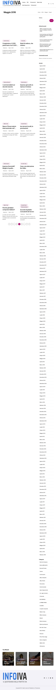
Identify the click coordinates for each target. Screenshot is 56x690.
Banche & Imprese (43, 562)
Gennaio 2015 (43, 371)
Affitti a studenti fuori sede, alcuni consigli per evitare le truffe (46, 30)
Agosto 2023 (42, 153)
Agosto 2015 (42, 349)
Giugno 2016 (42, 318)
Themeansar (37, 688)
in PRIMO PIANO (43, 602)
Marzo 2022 (42, 206)
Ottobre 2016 (42, 305)
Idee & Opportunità (26, 5)
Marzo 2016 (42, 327)
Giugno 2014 (42, 392)
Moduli (41, 618)
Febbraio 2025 (43, 97)
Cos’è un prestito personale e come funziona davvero (46, 40)
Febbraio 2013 (43, 442)
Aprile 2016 (42, 324)
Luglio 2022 (42, 193)
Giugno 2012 (42, 467)
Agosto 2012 (42, 461)
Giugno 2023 (42, 159)
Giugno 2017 (42, 280)
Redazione (5, 47)
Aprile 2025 (42, 90)
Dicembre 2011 (43, 486)
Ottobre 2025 (43, 78)
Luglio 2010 (42, 539)
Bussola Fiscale (24, 123)
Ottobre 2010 (42, 529)
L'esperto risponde (44, 608)
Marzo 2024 (42, 131)
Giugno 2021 (42, 234)
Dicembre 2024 (43, 103)
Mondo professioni (7, 82)
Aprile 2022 (42, 202)
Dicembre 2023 (43, 140)
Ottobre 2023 (43, 146)
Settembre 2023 (43, 149)
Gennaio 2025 (43, 100)
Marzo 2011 (42, 514)
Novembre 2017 (43, 265)
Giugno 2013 (42, 430)
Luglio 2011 (42, 501)
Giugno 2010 (42, 542)
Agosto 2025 (42, 84)
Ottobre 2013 (42, 417)
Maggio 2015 (42, 358)
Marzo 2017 (42, 290)
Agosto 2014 (42, 386)
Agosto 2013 (42, 424)
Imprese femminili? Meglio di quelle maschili (9, 168)
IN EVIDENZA (42, 599)
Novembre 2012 (43, 452)
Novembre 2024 (43, 106)
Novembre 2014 (43, 377)
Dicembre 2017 (43, 262)
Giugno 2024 (42, 121)
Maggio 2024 (43, 125)
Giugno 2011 (42, 504)
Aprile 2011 (42, 511)
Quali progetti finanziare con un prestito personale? (46, 50)
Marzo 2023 (42, 168)
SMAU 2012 (42, 643)
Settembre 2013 (43, 420)
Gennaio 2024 (43, 137)
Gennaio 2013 (43, 445)
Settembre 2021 (43, 224)
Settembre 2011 (43, 495)
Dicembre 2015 (43, 336)
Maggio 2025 (42, 87)
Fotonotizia (23, 40)
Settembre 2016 (43, 308)
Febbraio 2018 (43, 255)
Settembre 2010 (43, 533)
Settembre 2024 (43, 112)
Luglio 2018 (42, 249)
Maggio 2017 (42, 283)
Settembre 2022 (43, 187)
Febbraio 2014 (43, 405)
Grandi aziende (43, 587)
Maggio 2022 (42, 199)
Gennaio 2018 (43, 258)
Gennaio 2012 (43, 483)
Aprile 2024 (42, 128)
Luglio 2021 (42, 230)
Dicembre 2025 (43, 72)
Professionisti (33, 2)
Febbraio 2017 (43, 293)
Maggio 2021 (42, 237)
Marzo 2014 (42, 402)
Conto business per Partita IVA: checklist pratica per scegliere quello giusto (46, 35)
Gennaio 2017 (43, 296)
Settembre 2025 (43, 81)
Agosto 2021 (42, 227)
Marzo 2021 (42, 243)
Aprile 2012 (42, 473)
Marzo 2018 (42, 252)
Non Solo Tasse (6, 40)
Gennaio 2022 (43, 212)
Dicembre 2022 (43, 177)
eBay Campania (43, 577)
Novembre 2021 (43, 218)
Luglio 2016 (42, 315)
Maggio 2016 (42, 321)
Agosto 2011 (42, 498)
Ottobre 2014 (42, 380)
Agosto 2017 (42, 274)
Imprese (23, 2)
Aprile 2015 (42, 361)
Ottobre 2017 (42, 268)
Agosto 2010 (42, 536)
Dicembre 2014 (43, 374)
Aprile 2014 (42, 399)
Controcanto (42, 574)
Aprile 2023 (42, 165)
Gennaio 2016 (43, 333)
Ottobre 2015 (42, 343)
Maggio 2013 (42, 433)
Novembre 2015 (43, 339)
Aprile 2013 (42, 436)
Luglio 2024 (42, 118)
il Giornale (42, 596)
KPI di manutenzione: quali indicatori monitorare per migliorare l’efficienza (45, 45)
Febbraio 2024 (43, 134)
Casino (41, 571)
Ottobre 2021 (42, 221)
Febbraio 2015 (43, 367)
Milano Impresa (43, 615)
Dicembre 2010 (43, 523)
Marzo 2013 (42, 439)
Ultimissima (42, 646)
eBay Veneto (42, 580)
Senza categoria (43, 639)
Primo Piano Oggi (43, 636)
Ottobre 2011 (42, 492)
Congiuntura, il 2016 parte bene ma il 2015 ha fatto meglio (10, 45)
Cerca (40, 17)
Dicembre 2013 (43, 411)
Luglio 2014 (42, 389)
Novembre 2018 (43, 246)
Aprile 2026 (42, 68)
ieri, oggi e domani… (44, 593)
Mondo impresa (24, 82)
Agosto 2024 (42, 115)
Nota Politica (42, 630)
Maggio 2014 (42, 395)
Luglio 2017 (42, 277)
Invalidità (42, 605)
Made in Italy (39, 2)
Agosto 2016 (42, 311)
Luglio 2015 (42, 352)
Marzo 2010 (42, 551)
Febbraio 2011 (43, 517)
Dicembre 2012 (43, 448)
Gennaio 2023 (43, 174)
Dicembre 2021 (43, 215)
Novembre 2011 (43, 489)
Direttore (22, 47)
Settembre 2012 (43, 458)
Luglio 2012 (42, 464)
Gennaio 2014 (43, 408)
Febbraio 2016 (43, 330)
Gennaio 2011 (42, 520)
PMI (27, 2)
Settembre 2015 (43, 346)
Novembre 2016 (43, 302)
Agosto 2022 (42, 190)
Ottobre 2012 (42, 455)
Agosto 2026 (42, 65)
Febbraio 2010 (43, 554)
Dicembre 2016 (43, 299)
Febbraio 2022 (43, 209)
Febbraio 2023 (43, 171)
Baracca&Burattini (43, 565)
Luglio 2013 (42, 427)
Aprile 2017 (42, 286)
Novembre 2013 (43, 414)
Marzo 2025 (42, 93)
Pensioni (41, 633)
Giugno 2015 (42, 355)
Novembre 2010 (43, 526)
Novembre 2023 (43, 143)
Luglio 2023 (42, 156)
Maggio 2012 (42, 470)
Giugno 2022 (42, 196)
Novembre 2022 (43, 181)
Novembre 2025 (43, 75)
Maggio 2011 (42, 508)
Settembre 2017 (43, 271)
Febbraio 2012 (43, 480)
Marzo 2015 (42, 364)
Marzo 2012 (42, 476)
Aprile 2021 (42, 240)
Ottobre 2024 (43, 109)
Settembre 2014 (43, 383)
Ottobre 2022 (43, 184)
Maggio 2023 (42, 162)
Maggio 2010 (42, 545)
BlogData (31, 688)
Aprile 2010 (42, 548)
